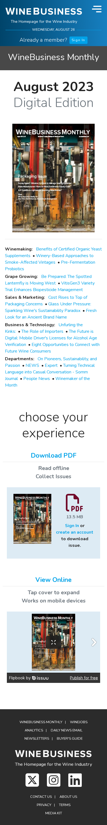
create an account (74, 532)
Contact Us (41, 796)
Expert (51, 365)
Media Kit (53, 813)
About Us (68, 796)
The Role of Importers (42, 331)
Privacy (44, 805)
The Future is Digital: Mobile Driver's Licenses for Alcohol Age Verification (51, 338)
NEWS (32, 365)
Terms (65, 805)
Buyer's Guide (70, 738)
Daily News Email (67, 730)
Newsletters (36, 738)
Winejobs (79, 722)
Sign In (78, 40)
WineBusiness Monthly (53, 57)
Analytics (34, 730)
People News (36, 379)
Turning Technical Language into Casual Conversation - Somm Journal (50, 372)
